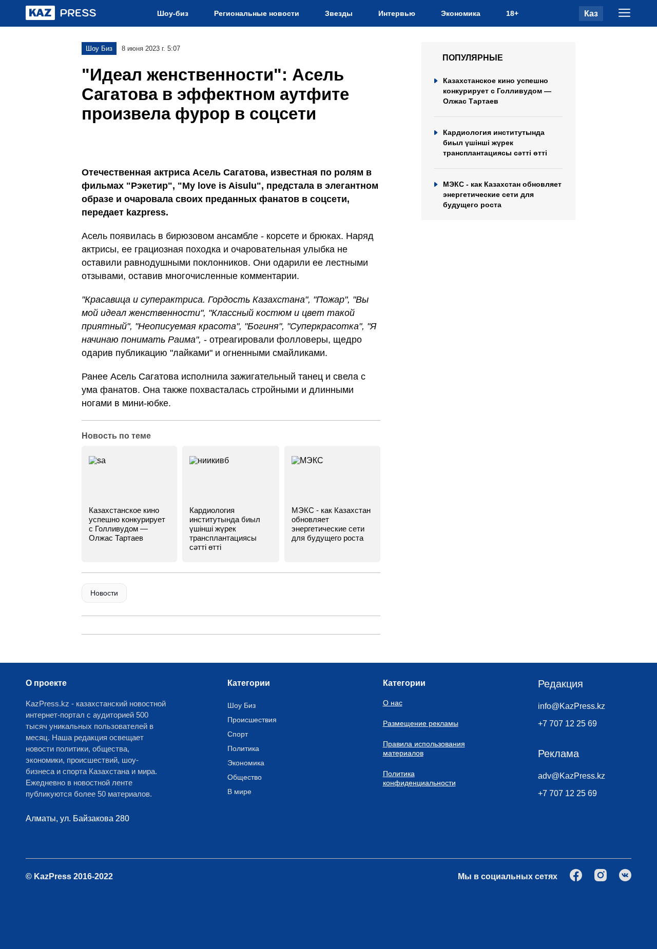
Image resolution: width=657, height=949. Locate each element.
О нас (392, 703)
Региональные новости (256, 13)
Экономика (460, 13)
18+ (512, 13)
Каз (591, 13)
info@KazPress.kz (571, 706)
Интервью (396, 13)
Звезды (339, 13)
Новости (104, 593)
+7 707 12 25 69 (567, 723)
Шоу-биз (172, 13)
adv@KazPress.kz (571, 776)
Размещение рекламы (420, 723)
